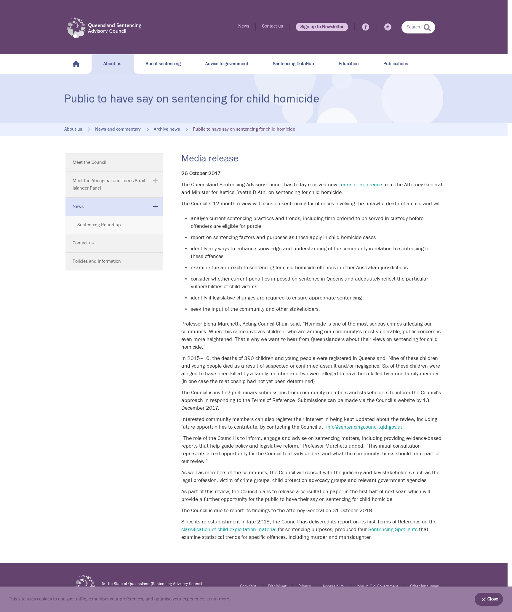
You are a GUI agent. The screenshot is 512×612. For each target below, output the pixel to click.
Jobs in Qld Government (377, 586)
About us (112, 64)
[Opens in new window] (365, 27)
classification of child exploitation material (228, 529)
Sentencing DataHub (293, 64)
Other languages (424, 586)
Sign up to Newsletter (321, 27)
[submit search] (427, 27)
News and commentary (118, 129)
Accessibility (333, 586)
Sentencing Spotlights (392, 529)
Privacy (304, 586)
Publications (395, 64)
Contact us (272, 26)
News (243, 26)
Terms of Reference (360, 184)
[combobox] (418, 27)
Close (492, 599)
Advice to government (226, 64)
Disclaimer (277, 586)
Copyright (248, 586)
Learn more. (218, 599)
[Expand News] (155, 206)
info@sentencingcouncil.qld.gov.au (365, 427)
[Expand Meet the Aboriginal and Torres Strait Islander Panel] (155, 181)
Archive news (167, 129)
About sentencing (163, 64)
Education (349, 64)
